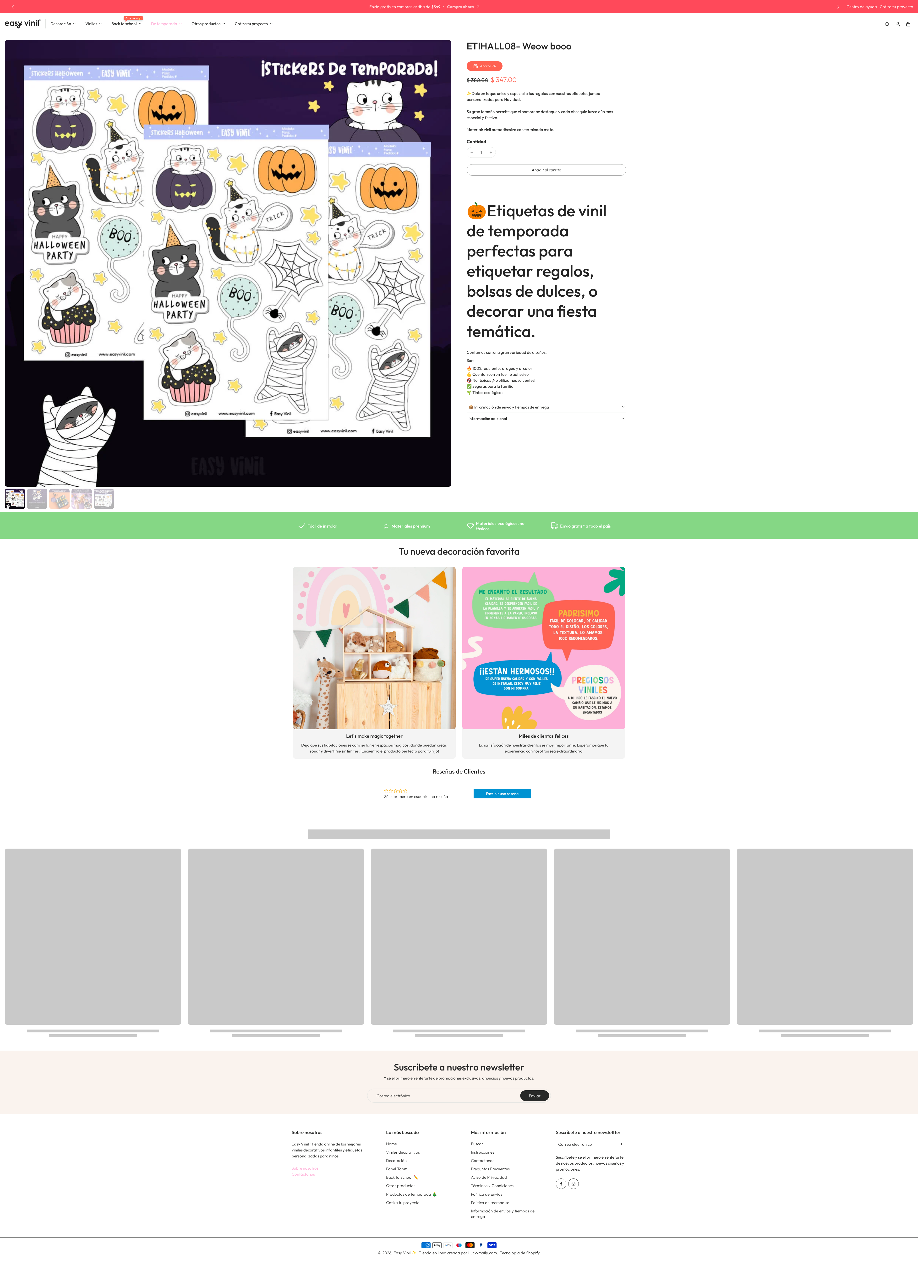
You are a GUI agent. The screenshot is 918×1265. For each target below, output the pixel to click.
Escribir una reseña (502, 793)
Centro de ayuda (862, 6)
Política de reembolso (490, 1202)
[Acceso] (897, 24)
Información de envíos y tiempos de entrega (503, 1213)
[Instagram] (573, 1183)
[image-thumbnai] (15, 499)
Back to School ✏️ (402, 1177)
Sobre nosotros (305, 1168)
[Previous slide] (13, 6)
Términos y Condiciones (492, 1185)
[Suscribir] (620, 1144)
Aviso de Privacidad (489, 1177)
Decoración (396, 1160)
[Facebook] (561, 1183)
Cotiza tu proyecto (896, 6)
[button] (546, 170)
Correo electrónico (393, 1095)
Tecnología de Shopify (520, 1252)
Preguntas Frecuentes (490, 1168)
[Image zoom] (228, 263)
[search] (887, 24)
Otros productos (400, 1185)
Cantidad (476, 141)
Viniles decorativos (403, 1152)
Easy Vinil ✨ (405, 1252)
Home (391, 1143)
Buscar (477, 1143)
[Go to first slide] (838, 6)
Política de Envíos (486, 1194)
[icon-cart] (908, 24)
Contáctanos (303, 1174)
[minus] (471, 152)
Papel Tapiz (396, 1168)
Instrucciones (482, 1152)
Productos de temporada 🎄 (411, 1194)
